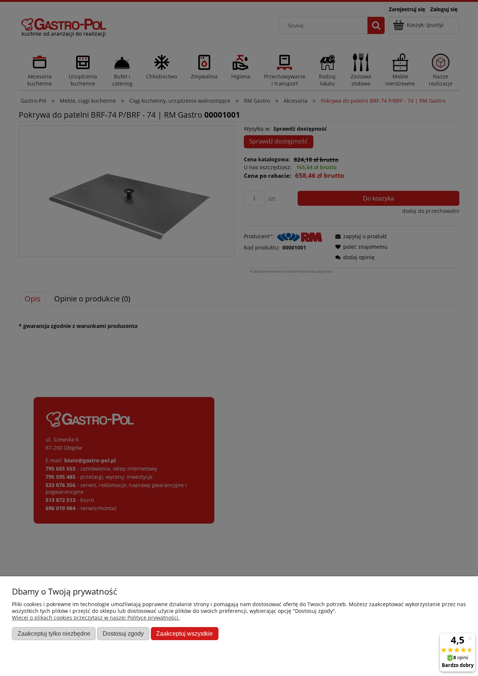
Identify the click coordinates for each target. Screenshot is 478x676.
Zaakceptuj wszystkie (184, 633)
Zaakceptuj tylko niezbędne (54, 633)
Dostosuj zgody (123, 633)
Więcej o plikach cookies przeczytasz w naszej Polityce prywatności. (96, 617)
